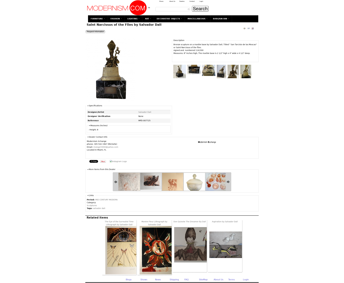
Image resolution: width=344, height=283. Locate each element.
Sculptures (92, 205)
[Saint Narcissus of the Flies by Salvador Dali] (110, 101)
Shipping (174, 279)
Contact (192, 1)
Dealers (181, 1)
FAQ (186, 279)
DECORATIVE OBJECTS (169, 19)
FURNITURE (97, 19)
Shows (161, 1)
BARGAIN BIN (220, 19)
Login (201, 1)
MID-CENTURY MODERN (106, 200)
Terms (231, 279)
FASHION (115, 19)
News (158, 279)
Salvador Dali (144, 112)
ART (147, 19)
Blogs (129, 279)
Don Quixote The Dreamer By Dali (189, 222)
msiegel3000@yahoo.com (105, 147)
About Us (172, 1)
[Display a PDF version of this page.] (253, 28)
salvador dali (99, 208)
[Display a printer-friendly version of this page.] (244, 28)
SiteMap (203, 279)
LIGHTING (132, 19)
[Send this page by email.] (248, 28)
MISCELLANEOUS (197, 19)
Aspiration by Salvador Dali (225, 222)
